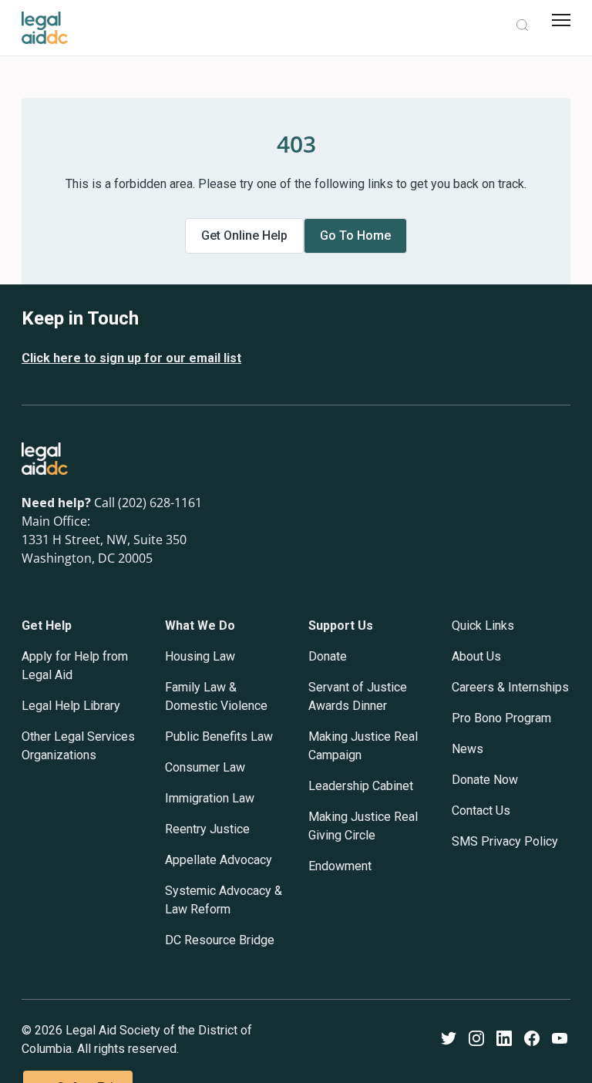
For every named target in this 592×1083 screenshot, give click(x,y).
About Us (476, 656)
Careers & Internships (510, 687)
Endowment (340, 866)
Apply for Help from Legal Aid (75, 665)
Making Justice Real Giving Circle (363, 826)
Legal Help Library (71, 705)
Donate (327, 656)
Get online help (244, 235)
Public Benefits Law (219, 736)
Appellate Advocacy (218, 860)
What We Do (200, 625)
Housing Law (200, 656)
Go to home (355, 235)
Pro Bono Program (501, 718)
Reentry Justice (207, 829)
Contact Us (481, 810)
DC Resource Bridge (219, 940)
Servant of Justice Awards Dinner (357, 696)
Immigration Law (209, 798)
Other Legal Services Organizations (78, 745)
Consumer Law (205, 767)
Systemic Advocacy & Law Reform (223, 900)
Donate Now (485, 779)
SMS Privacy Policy (505, 841)
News (467, 749)
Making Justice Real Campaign (363, 745)
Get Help (47, 625)
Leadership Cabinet (360, 786)
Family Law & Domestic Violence (216, 696)
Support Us (340, 625)
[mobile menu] (561, 20)
